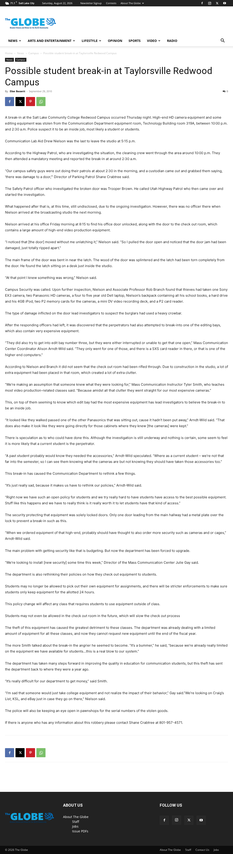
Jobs (75, 826)
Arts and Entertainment (49, 40)
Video (152, 40)
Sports (135, 40)
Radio (172, 40)
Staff (75, 821)
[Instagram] (209, 3)
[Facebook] (202, 3)
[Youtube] (224, 3)
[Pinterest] (30, 101)
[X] (217, 3)
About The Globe (131, 3)
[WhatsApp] (41, 101)
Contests (111, 3)
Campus (33, 53)
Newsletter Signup (91, 3)
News (13, 40)
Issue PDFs (80, 831)
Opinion (115, 40)
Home (9, 53)
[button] (222, 41)
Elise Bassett (17, 91)
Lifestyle (90, 40)
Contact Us (202, 850)
